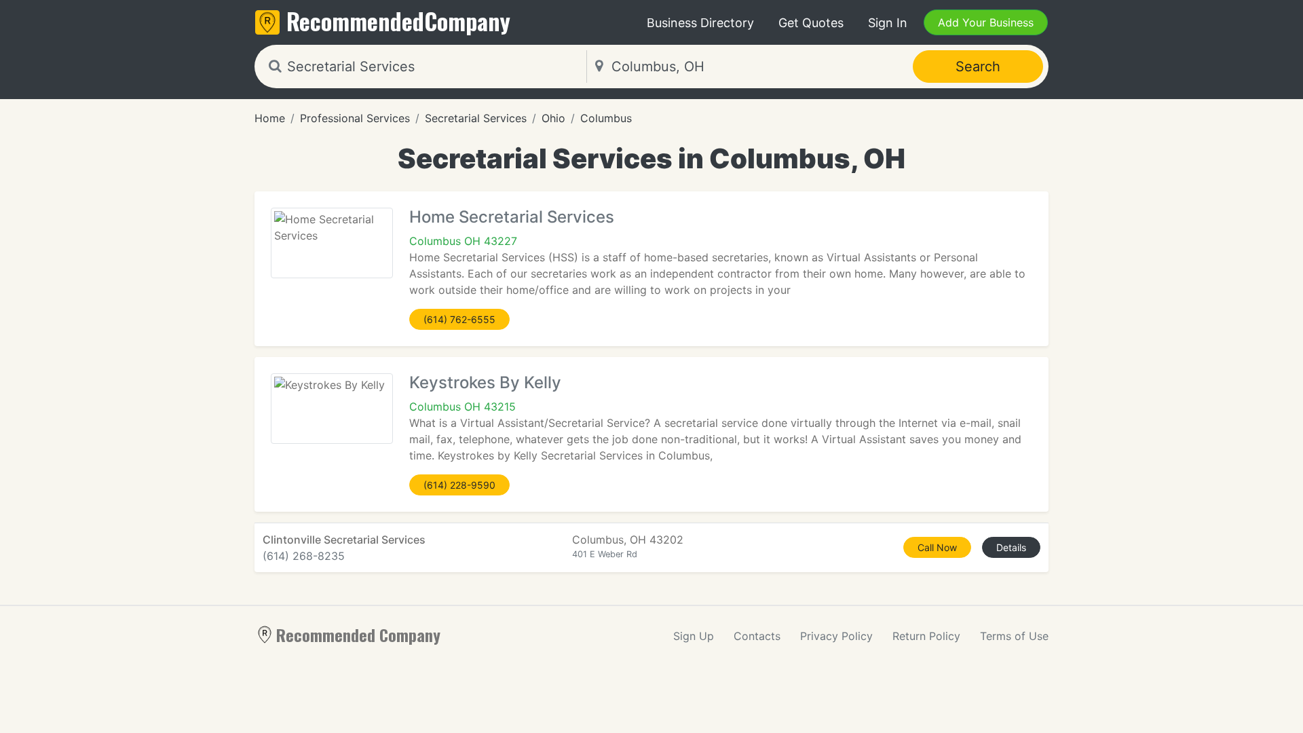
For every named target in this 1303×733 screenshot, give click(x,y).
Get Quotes (811, 23)
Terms (1014, 636)
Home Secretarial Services (511, 217)
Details (1011, 547)
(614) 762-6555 (459, 319)
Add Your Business (986, 22)
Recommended (398, 20)
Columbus (606, 118)
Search (978, 66)
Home (269, 118)
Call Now (937, 547)
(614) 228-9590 (459, 485)
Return (926, 636)
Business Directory (700, 23)
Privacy (836, 636)
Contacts (757, 636)
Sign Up (693, 636)
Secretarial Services (476, 118)
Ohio (553, 118)
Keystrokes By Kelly (485, 382)
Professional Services (355, 118)
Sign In (887, 23)
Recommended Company (358, 634)
